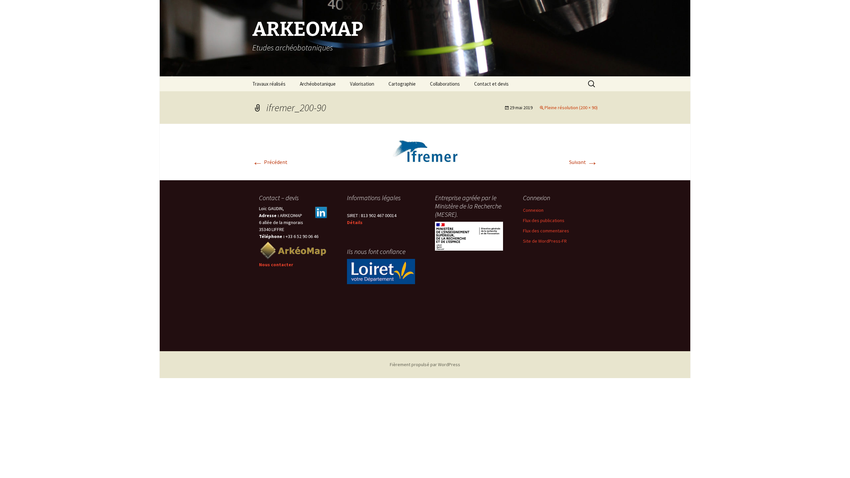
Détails (355, 222)
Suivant (583, 162)
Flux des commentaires (546, 231)
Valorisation (362, 84)
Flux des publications (543, 220)
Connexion (533, 210)
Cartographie (402, 84)
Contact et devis (491, 84)
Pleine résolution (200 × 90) (571, 108)
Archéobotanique (318, 84)
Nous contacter (276, 265)
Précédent (270, 162)
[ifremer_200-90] (425, 151)
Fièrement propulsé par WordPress (425, 364)
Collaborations (445, 84)
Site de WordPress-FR (545, 241)
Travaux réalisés (269, 84)
